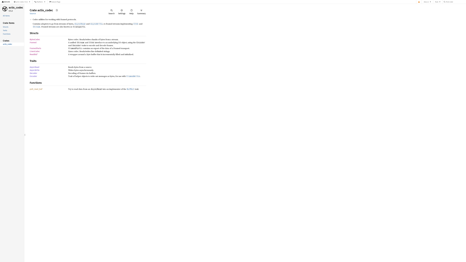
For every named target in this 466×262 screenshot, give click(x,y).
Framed (33, 42)
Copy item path (57, 10)
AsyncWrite (34, 70)
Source (33, 13)
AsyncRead (34, 67)
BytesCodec (35, 39)
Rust (436, 2)
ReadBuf (33, 54)
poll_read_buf (36, 89)
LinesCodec (35, 51)
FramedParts (35, 48)
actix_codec (16, 7)
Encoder (33, 76)
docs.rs (426, 2)
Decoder (33, 73)
